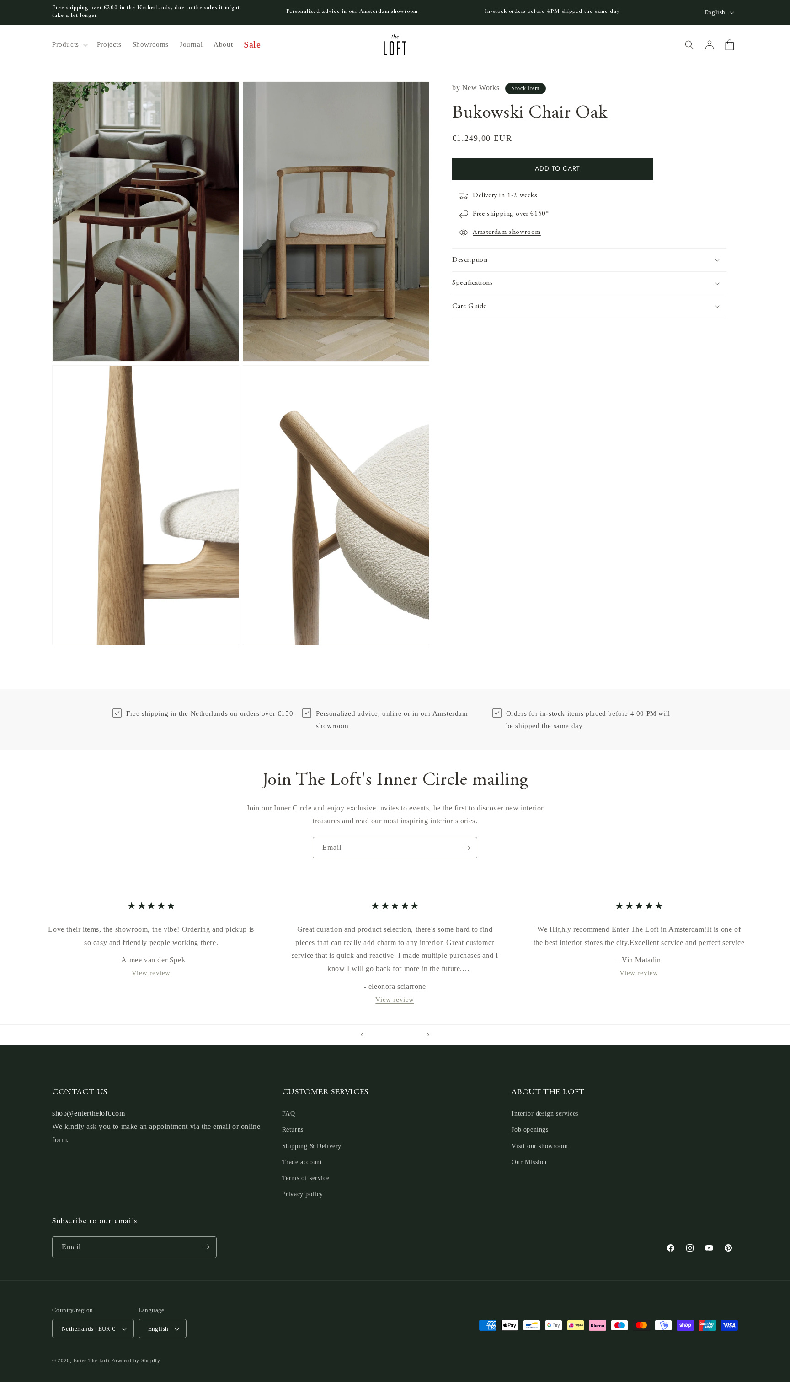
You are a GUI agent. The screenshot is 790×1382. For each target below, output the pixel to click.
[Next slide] (428, 1035)
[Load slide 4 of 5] (404, 1034)
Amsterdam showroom (507, 232)
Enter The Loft (92, 1361)
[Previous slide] (362, 1035)
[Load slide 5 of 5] (413, 1034)
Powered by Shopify (135, 1361)
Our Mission (529, 1162)
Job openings (530, 1130)
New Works (480, 88)
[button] (69, 45)
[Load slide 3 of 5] (395, 1034)
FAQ (288, 1114)
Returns (293, 1130)
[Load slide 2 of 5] (385, 1034)
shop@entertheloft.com (88, 1113)
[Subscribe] (467, 847)
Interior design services (545, 1114)
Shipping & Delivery (312, 1146)
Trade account (302, 1162)
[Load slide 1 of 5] (376, 1034)
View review (151, 973)
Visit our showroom (540, 1146)
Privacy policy (302, 1194)
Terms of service (306, 1178)
